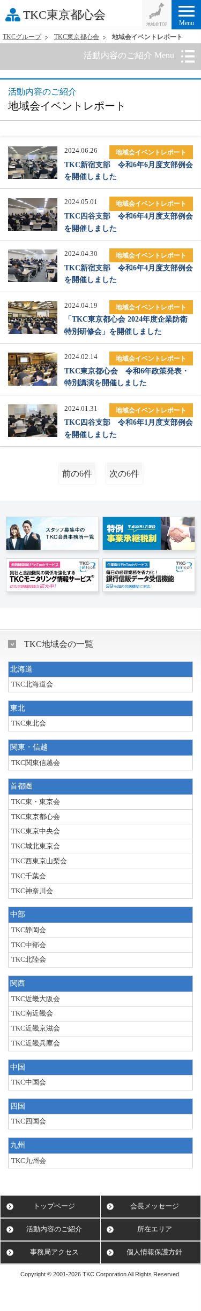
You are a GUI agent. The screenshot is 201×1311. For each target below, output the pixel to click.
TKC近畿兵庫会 (35, 1043)
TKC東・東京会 (35, 802)
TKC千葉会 (28, 876)
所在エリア (154, 1229)
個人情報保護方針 (154, 1252)
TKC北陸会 (28, 959)
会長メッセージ (154, 1206)
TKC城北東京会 (35, 846)
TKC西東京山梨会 (39, 861)
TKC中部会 (28, 945)
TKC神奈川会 (32, 891)
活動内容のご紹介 (54, 1229)
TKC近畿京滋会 (35, 1028)
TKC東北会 (28, 723)
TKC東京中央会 (35, 831)
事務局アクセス (54, 1252)
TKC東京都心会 (64, 14)
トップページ (54, 1206)
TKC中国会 (28, 1082)
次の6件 (124, 473)
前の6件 (77, 473)
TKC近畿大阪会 (35, 999)
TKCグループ (22, 37)
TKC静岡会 (28, 930)
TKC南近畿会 (32, 1013)
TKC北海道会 (32, 684)
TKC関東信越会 (35, 763)
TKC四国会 (28, 1121)
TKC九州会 (28, 1161)
